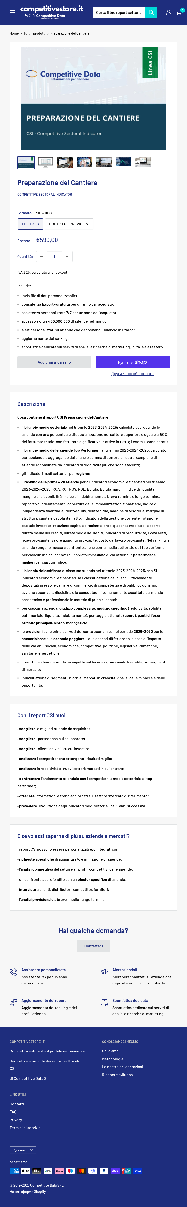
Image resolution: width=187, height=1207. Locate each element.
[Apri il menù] (12, 12)
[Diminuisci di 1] (41, 256)
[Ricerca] (151, 12)
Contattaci (93, 946)
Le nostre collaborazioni (122, 1066)
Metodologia (112, 1058)
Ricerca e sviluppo (117, 1074)
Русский (18, 1150)
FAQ (13, 1111)
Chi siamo (110, 1050)
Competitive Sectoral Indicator (44, 194)
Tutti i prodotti (35, 33)
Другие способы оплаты (132, 373)
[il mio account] (168, 12)
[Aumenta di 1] (67, 256)
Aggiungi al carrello (54, 362)
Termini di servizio (25, 1127)
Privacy (16, 1119)
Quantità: (25, 256)
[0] (179, 12)
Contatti (17, 1103)
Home (14, 33)
